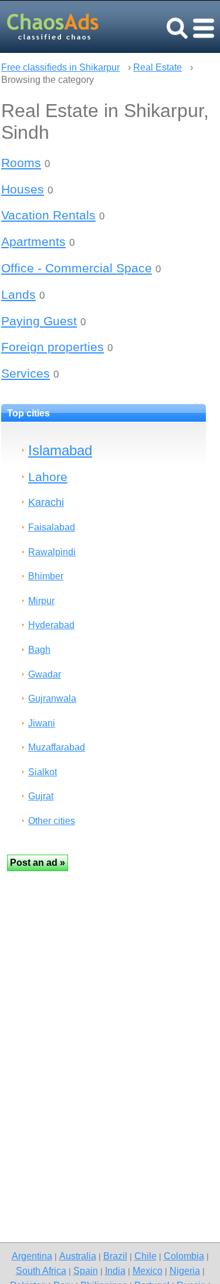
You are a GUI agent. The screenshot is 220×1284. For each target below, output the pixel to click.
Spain (85, 1270)
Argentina (32, 1255)
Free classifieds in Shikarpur (60, 67)
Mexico (148, 1270)
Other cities (51, 821)
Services (25, 373)
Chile (145, 1255)
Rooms (21, 162)
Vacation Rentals (48, 215)
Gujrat (40, 796)
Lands (18, 294)
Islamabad (60, 450)
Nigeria (185, 1270)
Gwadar (44, 674)
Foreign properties (52, 346)
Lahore (47, 476)
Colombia (184, 1255)
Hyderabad (51, 625)
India (115, 1270)
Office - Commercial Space (76, 268)
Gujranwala (52, 698)
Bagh (39, 650)
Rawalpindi (52, 552)
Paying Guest (39, 321)
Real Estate (157, 67)
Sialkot (42, 772)
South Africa (41, 1270)
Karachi (46, 502)
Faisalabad (51, 527)
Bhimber (45, 576)
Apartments (33, 241)
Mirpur (41, 601)
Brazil (115, 1255)
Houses (22, 189)
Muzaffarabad (56, 747)
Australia (77, 1255)
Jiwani (41, 723)
